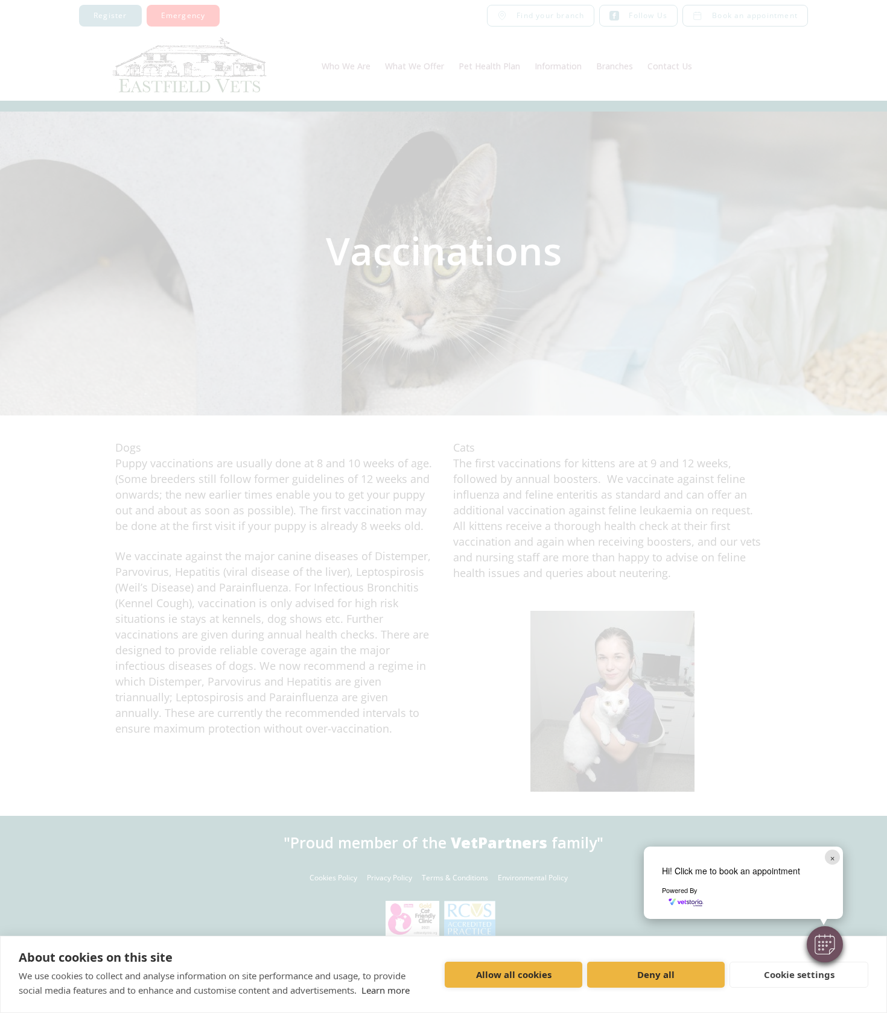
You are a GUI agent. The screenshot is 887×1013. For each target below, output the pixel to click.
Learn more (385, 990)
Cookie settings (799, 974)
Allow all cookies (514, 974)
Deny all (656, 974)
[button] (825, 944)
